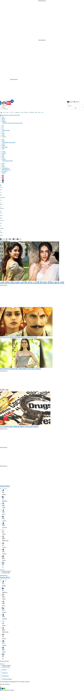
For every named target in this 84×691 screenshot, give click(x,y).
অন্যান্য (8, 130)
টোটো (18, 123)
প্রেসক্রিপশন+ (17, 112)
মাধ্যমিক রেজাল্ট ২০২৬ (6, 168)
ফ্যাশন (11, 123)
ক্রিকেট (3, 130)
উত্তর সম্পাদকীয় (9, 161)
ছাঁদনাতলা (3, 173)
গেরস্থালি (20, 123)
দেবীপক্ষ (3, 166)
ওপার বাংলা (4, 136)
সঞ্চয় (42, 112)
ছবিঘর (36, 112)
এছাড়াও (1, 235)
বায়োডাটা (3, 145)
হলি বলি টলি (4, 142)
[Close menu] (0, 185)
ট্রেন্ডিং (3, 154)
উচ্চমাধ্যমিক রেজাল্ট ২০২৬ (6, 169)
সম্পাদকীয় (3, 159)
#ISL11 (3, 118)
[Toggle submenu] (0, 202)
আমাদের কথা (4, 161)
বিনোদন (25, 112)
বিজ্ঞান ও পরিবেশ (5, 147)
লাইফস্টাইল (31, 112)
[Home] (7, 102)
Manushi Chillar (4, 240)
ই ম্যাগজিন (4, 153)
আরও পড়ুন (2, 569)
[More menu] (83, 112)
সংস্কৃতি (10, 142)
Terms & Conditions (7, 679)
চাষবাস (3, 148)
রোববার (3, 163)
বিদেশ (13, 112)
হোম (3, 117)
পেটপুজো (13, 123)
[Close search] (67, 103)
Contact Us (5, 672)
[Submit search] (75, 108)
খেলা (22, 112)
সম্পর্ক (8, 123)
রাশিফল (39, 112)
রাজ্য (7, 112)
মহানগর (4, 112)
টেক (16, 123)
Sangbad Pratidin (6, 571)
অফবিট (3, 133)
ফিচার (3, 165)
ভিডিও (3, 157)
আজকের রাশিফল (5, 486)
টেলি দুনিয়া (13, 142)
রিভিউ (7, 142)
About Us (4, 669)
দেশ (10, 112)
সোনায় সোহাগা (4, 171)
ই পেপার (3, 151)
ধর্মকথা (3, 135)
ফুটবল (6, 130)
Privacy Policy (5, 676)
